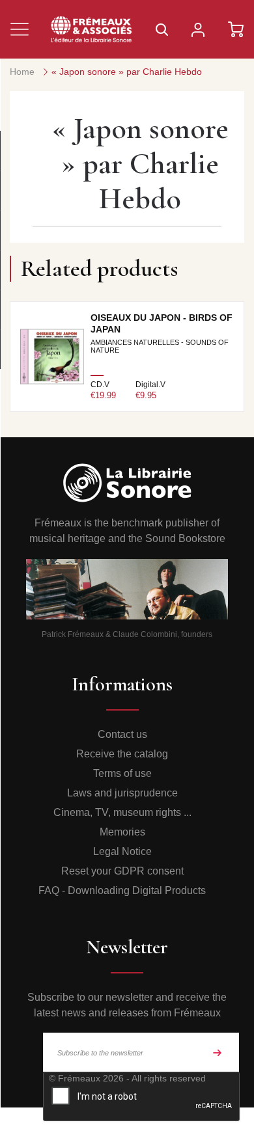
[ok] (217, 1052)
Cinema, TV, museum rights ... (122, 812)
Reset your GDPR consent (122, 870)
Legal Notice (122, 851)
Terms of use (122, 773)
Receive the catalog (122, 753)
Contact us (122, 734)
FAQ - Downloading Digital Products (122, 890)
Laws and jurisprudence (122, 792)
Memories (122, 831)
